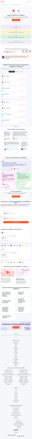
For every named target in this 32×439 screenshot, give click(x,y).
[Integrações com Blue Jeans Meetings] (11, 262)
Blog (16, 391)
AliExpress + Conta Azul (8, 379)
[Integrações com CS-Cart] (17, 245)
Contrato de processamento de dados (19, 423)
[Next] (17, 152)
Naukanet (15, 364)
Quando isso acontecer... (7, 211)
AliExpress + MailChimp (8, 382)
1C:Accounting (16, 348)
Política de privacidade (19, 422)
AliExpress (10, 4)
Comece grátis (16, 196)
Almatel (16, 343)
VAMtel (16, 356)
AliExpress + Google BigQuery (8, 380)
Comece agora (16, 327)
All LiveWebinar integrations (23, 370)
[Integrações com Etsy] (20, 245)
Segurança (18, 426)
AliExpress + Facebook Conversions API (8, 374)
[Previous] (15, 152)
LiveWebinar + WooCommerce (23, 373)
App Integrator (16, 396)
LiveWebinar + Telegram (23, 376)
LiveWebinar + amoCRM (23, 377)
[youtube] (21, 436)
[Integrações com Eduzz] (17, 262)
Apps (7, 4)
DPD (15, 345)
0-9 (1, 335)
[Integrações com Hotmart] (2, 262)
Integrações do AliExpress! (22, 104)
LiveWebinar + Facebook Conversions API (23, 374)
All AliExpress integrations (8, 370)
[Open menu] (30, 1)
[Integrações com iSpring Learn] (23, 262)
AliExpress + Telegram (8, 376)
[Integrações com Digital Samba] (14, 262)
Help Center (16, 393)
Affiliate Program (16, 400)
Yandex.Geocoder (16, 342)
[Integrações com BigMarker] (8, 262)
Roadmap (16, 397)
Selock (16, 351)
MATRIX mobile (15, 362)
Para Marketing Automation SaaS (16, 415)
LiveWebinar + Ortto (23, 371)
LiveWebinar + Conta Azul (23, 379)
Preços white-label (16, 409)
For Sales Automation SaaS (16, 413)
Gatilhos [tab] (17, 71)
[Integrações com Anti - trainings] (5, 262)
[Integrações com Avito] (8, 245)
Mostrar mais (16, 126)
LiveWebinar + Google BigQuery (23, 380)
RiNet (16, 365)
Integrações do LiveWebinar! (22, 90)
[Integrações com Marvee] (23, 245)
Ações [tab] (22, 71)
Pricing (16, 390)
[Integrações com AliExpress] (2, 245)
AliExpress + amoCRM (8, 377)
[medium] (23, 436)
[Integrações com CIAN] (14, 245)
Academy (16, 394)
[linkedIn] (20, 436)
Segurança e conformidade (16, 412)
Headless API (16, 418)
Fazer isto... (5, 216)
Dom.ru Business (15, 359)
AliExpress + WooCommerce (8, 373)
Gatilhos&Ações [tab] (11, 71)
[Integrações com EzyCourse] (20, 262)
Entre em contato (19, 427)
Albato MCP (16, 416)
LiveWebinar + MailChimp (24, 382)
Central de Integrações (3, 4)
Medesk (16, 346)
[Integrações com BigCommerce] (11, 245)
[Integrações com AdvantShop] (5, 245)
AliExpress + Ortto (8, 371)
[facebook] (18, 436)
